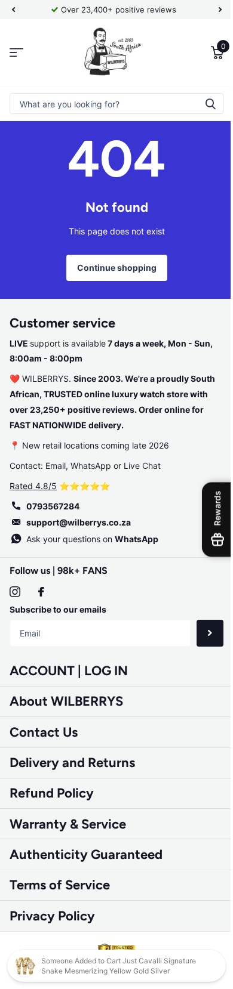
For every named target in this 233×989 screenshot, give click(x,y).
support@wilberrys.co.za (78, 522)
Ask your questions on (92, 539)
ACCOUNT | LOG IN (69, 671)
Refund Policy (52, 793)
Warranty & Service (68, 824)
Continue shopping (112, 267)
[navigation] (13, 9)
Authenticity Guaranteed (86, 854)
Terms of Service (60, 885)
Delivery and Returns (72, 763)
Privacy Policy (52, 916)
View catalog (16, 53)
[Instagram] (15, 591)
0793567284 (52, 506)
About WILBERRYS (66, 701)
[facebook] (41, 592)
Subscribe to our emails (58, 609)
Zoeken (201, 103)
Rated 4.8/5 (33, 486)
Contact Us (44, 732)
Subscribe (201, 633)
